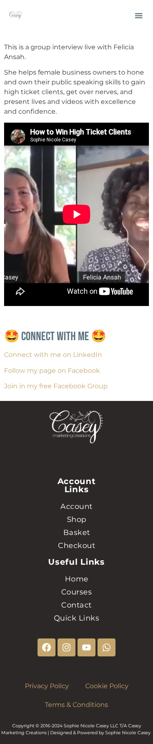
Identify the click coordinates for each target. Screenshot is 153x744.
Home (77, 579)
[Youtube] (86, 647)
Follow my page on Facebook (52, 370)
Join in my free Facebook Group (56, 386)
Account (76, 506)
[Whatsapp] (106, 647)
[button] (139, 15)
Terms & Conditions (76, 705)
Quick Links (77, 618)
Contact (76, 605)
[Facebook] (46, 647)
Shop (76, 519)
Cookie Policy (107, 686)
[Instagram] (66, 647)
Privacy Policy (47, 686)
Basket (76, 532)
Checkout (76, 545)
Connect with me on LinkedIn (53, 355)
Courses (76, 592)
